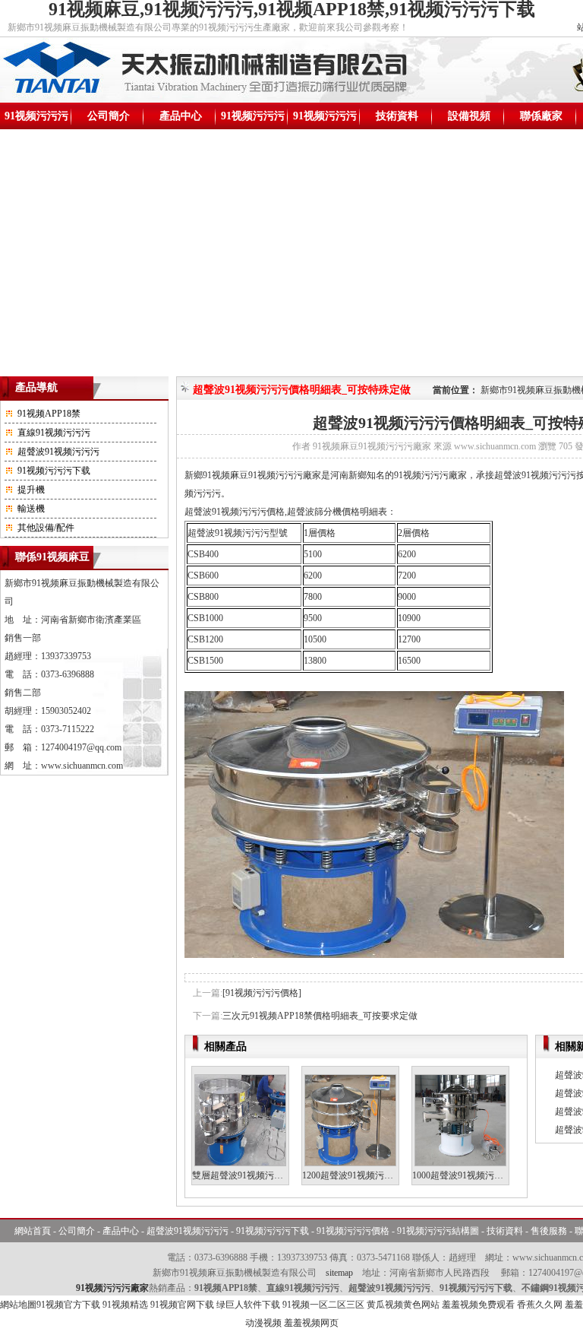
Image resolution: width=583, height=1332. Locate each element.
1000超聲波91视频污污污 (462, 1175)
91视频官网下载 (182, 1304)
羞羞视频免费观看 (478, 1304)
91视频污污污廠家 (112, 1288)
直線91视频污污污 (53, 432)
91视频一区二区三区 (323, 1304)
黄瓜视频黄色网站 (403, 1304)
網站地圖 (18, 1304)
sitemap (339, 1272)
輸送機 (31, 508)
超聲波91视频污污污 (58, 451)
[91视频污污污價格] (261, 993)
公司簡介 (108, 116)
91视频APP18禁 (48, 413)
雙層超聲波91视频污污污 (242, 1175)
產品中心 (180, 116)
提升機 (31, 489)
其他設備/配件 (45, 527)
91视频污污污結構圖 (325, 119)
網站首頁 (32, 1231)
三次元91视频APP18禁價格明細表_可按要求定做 (320, 1015)
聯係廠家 (541, 116)
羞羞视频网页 (311, 1323)
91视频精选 (125, 1304)
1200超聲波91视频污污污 (352, 1175)
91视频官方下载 (68, 1304)
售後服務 (549, 1231)
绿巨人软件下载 (248, 1304)
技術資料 (397, 116)
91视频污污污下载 (53, 470)
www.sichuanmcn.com (82, 765)
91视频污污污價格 (253, 119)
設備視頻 (469, 116)
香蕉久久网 (540, 1304)
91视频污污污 (36, 116)
